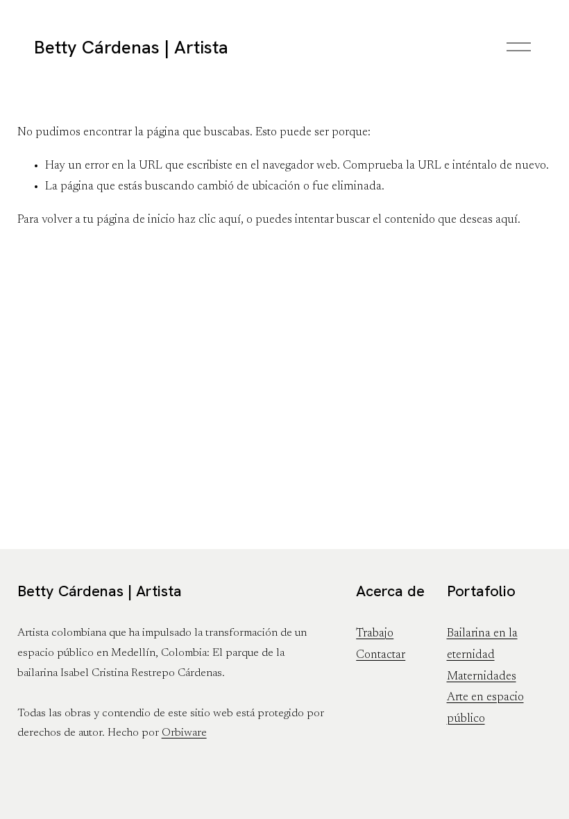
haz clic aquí (209, 220)
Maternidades (481, 676)
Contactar (380, 655)
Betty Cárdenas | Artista (131, 47)
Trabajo (374, 633)
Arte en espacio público (485, 708)
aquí (506, 220)
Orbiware (184, 732)
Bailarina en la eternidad (482, 644)
